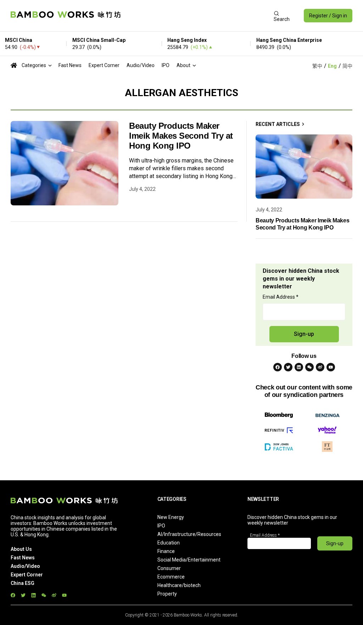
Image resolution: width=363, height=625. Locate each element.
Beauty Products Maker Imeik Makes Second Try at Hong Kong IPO (181, 135)
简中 (347, 66)
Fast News (70, 65)
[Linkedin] (299, 367)
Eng (332, 66)
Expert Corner (104, 65)
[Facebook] (277, 367)
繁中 (317, 66)
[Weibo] (320, 367)
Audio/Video (141, 65)
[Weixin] (309, 367)
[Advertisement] (197, 15)
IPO (165, 65)
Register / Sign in (328, 15)
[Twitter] (288, 367)
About (183, 65)
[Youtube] (330, 367)
